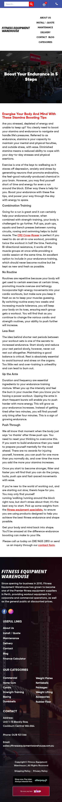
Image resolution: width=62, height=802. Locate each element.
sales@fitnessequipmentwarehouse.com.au (28, 746)
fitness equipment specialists (24, 509)
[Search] (31, 4)
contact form (46, 545)
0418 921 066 (19, 735)
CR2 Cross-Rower (28, 235)
